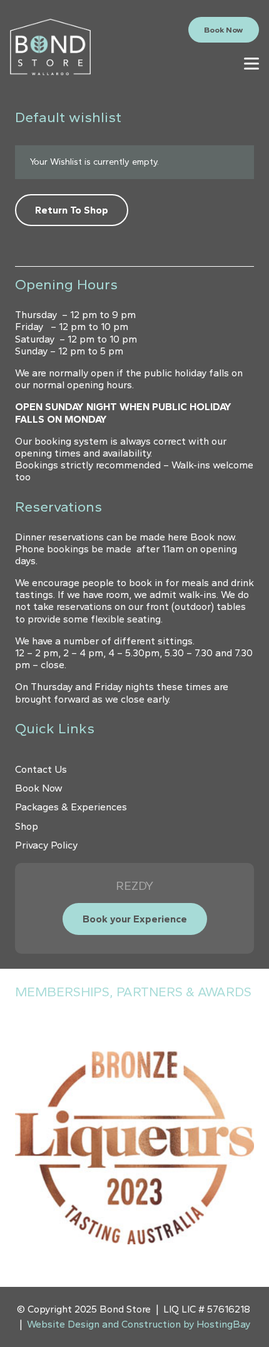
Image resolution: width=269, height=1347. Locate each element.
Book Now (39, 788)
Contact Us (41, 769)
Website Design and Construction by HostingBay (138, 1324)
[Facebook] (155, 62)
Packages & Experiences (71, 807)
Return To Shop (71, 210)
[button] (251, 63)
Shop (26, 826)
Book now (212, 537)
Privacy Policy (46, 845)
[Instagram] (173, 63)
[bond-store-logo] (50, 47)
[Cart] (207, 63)
